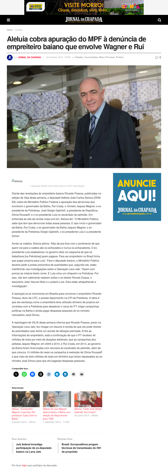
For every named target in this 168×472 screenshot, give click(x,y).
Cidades (18, 29)
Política (120, 57)
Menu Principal (107, 57)
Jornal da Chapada (29, 57)
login (24, 465)
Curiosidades (91, 57)
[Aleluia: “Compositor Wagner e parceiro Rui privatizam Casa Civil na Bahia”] (26, 399)
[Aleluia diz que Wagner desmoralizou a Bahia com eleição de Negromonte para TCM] (57, 399)
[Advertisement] (137, 345)
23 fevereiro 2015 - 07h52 (58, 57)
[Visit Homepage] (84, 20)
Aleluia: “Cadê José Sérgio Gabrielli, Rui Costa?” (88, 410)
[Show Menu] (8, 20)
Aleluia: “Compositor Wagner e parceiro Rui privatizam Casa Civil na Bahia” (24, 413)
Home (9, 29)
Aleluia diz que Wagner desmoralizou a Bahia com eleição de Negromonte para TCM (57, 413)
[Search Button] (159, 20)
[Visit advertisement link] (84, 7)
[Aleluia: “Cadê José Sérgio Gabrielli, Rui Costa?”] (88, 399)
